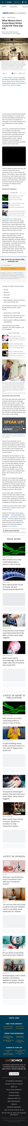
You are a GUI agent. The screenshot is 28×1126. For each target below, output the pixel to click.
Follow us (15, 73)
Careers (14, 1104)
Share (6, 73)
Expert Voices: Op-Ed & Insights (11, 85)
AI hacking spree (13, 6)
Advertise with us (14, 1098)
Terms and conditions (14, 1089)
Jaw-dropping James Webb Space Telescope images (8, 1037)
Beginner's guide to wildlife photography (19, 1051)
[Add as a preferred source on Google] (14, 1073)
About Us (14, 1086)
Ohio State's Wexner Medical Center (14, 81)
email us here (7, 437)
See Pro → (17, 2)
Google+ (4, 518)
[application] (14, 155)
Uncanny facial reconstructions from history (20, 1041)
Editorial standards (14, 1107)
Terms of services (17, 272)
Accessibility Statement (14, 1081)
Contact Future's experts (14, 1084)
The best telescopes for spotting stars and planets (8, 1054)
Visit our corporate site (19, 1069)
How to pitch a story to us (14, 1110)
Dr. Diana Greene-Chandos (11, 32)
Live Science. (14, 526)
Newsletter (23, 73)
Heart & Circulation (11, 17)
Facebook (15, 517)
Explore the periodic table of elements (8, 1041)
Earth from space (19, 1026)
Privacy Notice (19, 274)
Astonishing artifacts (20, 1028)
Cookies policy (14, 1095)
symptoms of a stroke (11, 219)
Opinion (18, 33)
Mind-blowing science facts (19, 1054)
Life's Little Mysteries (8, 1026)
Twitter (20, 517)
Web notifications (14, 1101)
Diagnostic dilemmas (8, 1028)
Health (3, 17)
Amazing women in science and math (20, 1037)
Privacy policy (14, 1092)
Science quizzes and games (8, 1051)
